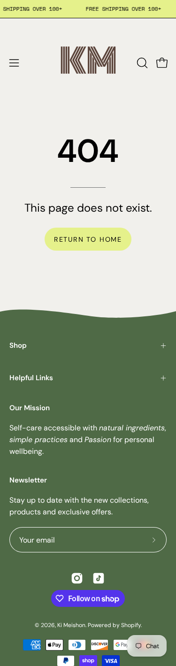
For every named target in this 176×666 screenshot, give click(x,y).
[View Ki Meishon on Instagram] (77, 578)
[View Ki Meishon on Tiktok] (99, 578)
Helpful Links (31, 378)
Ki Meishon (71, 625)
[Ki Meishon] (88, 62)
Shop (18, 345)
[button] (141, 62)
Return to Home (88, 239)
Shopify (131, 625)
